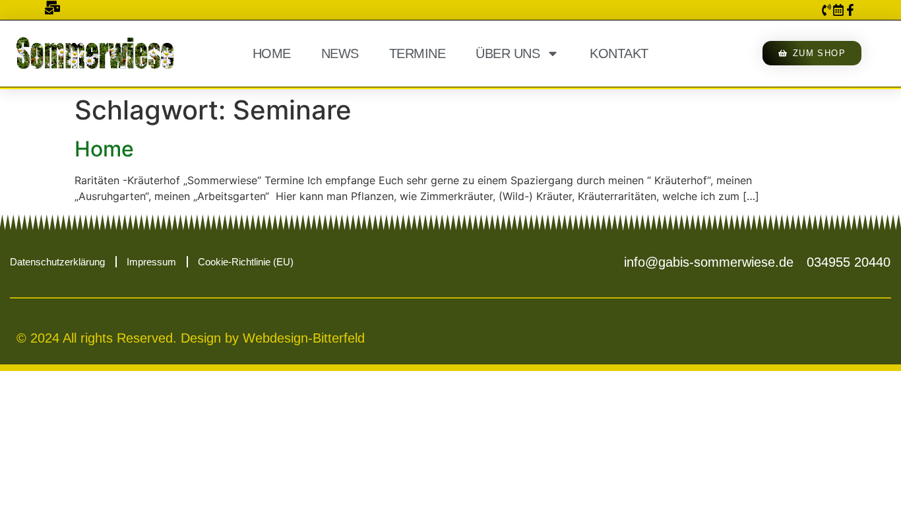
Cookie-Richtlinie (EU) (246, 261)
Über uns (508, 53)
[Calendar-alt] (838, 10)
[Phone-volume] (826, 10)
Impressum (151, 261)
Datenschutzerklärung (57, 261)
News (340, 53)
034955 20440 (848, 262)
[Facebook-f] (850, 10)
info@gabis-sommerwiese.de (708, 262)
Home (272, 53)
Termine (417, 53)
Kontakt (619, 53)
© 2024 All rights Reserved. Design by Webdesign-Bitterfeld (190, 338)
